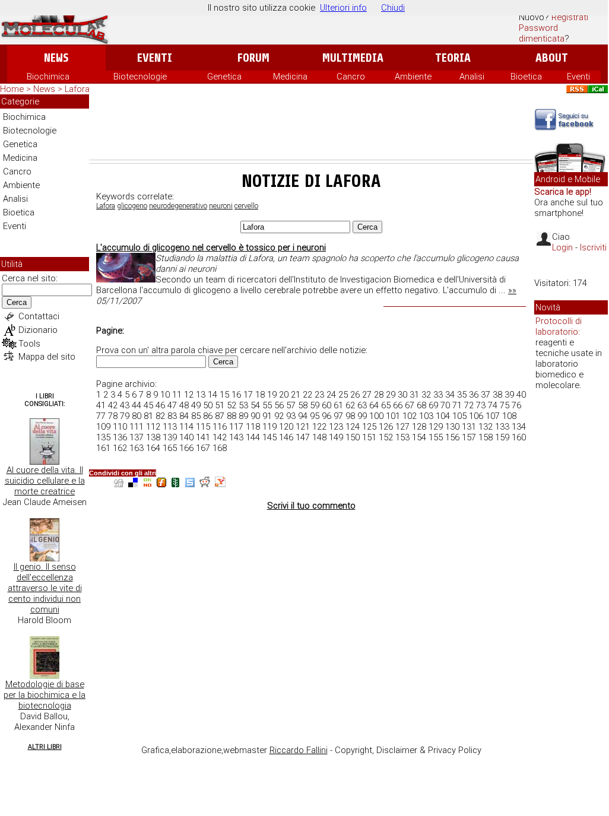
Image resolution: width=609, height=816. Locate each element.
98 (350, 416)
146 (286, 437)
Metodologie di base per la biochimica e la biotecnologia (44, 695)
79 (124, 416)
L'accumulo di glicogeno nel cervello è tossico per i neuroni (211, 247)
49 (196, 405)
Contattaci (38, 316)
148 (319, 437)
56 (279, 405)
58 (302, 405)
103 (426, 416)
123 (336, 426)
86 (207, 416)
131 (469, 426)
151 (369, 437)
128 (419, 426)
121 (303, 426)
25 (343, 394)
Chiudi (393, 7)
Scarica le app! (562, 191)
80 (136, 416)
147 (303, 437)
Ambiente (413, 76)
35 (462, 394)
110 (120, 426)
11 (177, 394)
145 (269, 437)
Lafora (105, 206)
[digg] (118, 484)
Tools (29, 343)
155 (436, 437)
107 (493, 416)
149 (336, 437)
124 (352, 426)
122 (319, 426)
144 (253, 437)
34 (450, 394)
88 (231, 416)
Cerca (17, 302)
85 (196, 416)
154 (419, 437)
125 (369, 426)
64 (374, 405)
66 (397, 405)
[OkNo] (147, 484)
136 (120, 437)
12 (189, 394)
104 (443, 416)
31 (414, 394)
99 (362, 416)
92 (279, 416)
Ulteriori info (343, 7)
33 (438, 394)
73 (481, 405)
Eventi (154, 58)
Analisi (471, 76)
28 (378, 394)
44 (136, 405)
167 (203, 448)
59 (314, 405)
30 (402, 394)
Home (12, 89)
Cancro (351, 76)
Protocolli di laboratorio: (558, 326)
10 (165, 394)
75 (504, 405)
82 (160, 416)
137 (136, 437)
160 (519, 437)
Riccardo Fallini (298, 750)
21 (295, 394)
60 (326, 405)
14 (212, 394)
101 (393, 416)
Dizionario (38, 330)
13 (200, 394)
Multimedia (352, 58)
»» (512, 290)
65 (386, 405)
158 (485, 437)
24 (331, 394)
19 (272, 394)
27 (367, 394)
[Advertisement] (311, 127)
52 (231, 405)
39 (509, 394)
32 (426, 394)
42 (113, 405)
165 (170, 448)
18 (260, 394)
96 (326, 416)
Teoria (453, 58)
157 (469, 437)
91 (267, 416)
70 (445, 405)
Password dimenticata (541, 33)
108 (509, 416)
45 (148, 405)
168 (219, 448)
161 (103, 448)
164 (153, 448)
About (551, 58)
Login (562, 247)
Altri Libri (45, 747)
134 (519, 426)
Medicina (290, 76)
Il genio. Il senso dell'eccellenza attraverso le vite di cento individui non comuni (45, 588)
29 (390, 394)
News (56, 58)
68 (421, 405)
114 (186, 426)
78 (113, 416)
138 (153, 437)
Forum (253, 58)
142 (219, 437)
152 (386, 437)
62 (350, 405)
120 (286, 426)
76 (516, 405)
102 (409, 416)
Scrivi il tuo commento (311, 505)
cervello (246, 206)
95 (314, 416)
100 (376, 416)
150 (352, 437)
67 (409, 405)
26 (355, 394)
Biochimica (48, 76)
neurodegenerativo (178, 206)
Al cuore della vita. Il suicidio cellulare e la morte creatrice (45, 481)
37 (485, 394)
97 (338, 416)
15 (224, 394)
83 (172, 416)
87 (219, 416)
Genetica (224, 76)
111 (136, 426)
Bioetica (526, 76)
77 (101, 416)
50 (207, 405)
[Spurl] (190, 484)
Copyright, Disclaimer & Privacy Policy (408, 750)
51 (219, 405)
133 (502, 426)
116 (219, 426)
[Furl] (161, 484)
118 (253, 426)
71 (457, 405)
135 (103, 437)
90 (255, 416)
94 (302, 416)
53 (243, 405)
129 (436, 426)
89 (243, 416)
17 (248, 394)
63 (362, 405)
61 (338, 405)
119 (269, 426)
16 (236, 394)
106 (476, 416)
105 (459, 416)
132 (485, 426)
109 (103, 426)
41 (101, 405)
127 (402, 426)
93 (291, 416)
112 (153, 426)
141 (203, 437)
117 (236, 426)
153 (402, 437)
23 (319, 394)
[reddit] (204, 484)
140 (186, 437)
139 (170, 437)
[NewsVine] (175, 484)
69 (433, 405)
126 (386, 426)
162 (120, 448)
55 (267, 405)
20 (283, 394)
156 (452, 437)
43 (124, 405)
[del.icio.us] (133, 484)
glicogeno (132, 206)
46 (160, 405)
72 (469, 405)
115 (203, 426)
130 (452, 426)
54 (255, 405)
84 (184, 416)
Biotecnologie (140, 76)
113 (170, 426)
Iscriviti (593, 247)
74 (492, 405)
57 (291, 405)
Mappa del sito (46, 356)
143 (236, 437)
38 (497, 394)
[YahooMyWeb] (220, 484)
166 (186, 448)
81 (148, 416)
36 (473, 394)
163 (136, 448)
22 (307, 394)
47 (172, 405)
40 (521, 394)
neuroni (221, 206)
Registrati (569, 17)
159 (502, 437)
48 (184, 405)
